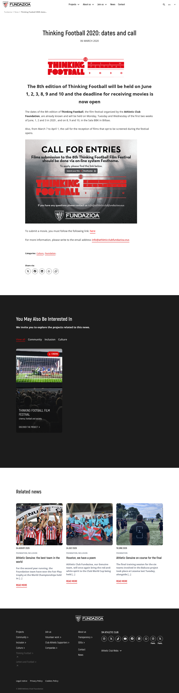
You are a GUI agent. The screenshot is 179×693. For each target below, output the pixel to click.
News (112, 4)
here (92, 231)
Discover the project (30, 427)
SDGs (82, 642)
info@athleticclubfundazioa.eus (110, 239)
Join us (102, 4)
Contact (121, 4)
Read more (21, 585)
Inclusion (21, 642)
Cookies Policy (51, 681)
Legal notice (21, 681)
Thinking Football (25, 653)
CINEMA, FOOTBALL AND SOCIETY (30, 418)
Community (22, 637)
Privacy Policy (36, 681)
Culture (39, 253)
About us (89, 4)
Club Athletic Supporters (57, 642)
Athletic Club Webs (111, 651)
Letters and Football (26, 662)
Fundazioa (8, 12)
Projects (74, 4)
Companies (51, 648)
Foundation (50, 253)
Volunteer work (53, 637)
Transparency (85, 637)
